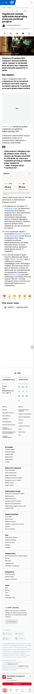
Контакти (20, 420)
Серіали (7, 547)
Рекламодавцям (6, 421)
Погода (7, 462)
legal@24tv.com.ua (23, 666)
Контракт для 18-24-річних (13, 501)
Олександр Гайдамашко (13, 25)
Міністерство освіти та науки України (16, 556)
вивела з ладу (15, 274)
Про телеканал (6, 415)
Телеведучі (5, 418)
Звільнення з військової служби (14, 493)
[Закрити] (30, 676)
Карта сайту (21, 432)
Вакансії (20, 423)
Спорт (7, 585)
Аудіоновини (9, 459)
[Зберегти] (29, 33)
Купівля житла (9, 576)
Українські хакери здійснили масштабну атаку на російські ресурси (23, 7)
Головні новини (10, 449)
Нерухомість (9, 572)
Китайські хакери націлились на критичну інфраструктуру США (14, 128)
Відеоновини (9, 457)
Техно (4, 7)
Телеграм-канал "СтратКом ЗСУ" (20, 29)
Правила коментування (24, 414)
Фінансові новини (10, 521)
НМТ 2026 (8, 561)
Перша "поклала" (17, 259)
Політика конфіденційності (7, 428)
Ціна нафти (8, 516)
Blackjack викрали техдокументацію (17, 235)
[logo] (12, 2)
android (7, 633)
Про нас (4, 406)
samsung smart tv (20, 638)
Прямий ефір (9, 454)
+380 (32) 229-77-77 (12, 664)
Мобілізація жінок (10, 498)
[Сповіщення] (32, 2)
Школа (7, 558)
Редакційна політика (8, 412)
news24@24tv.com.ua (8, 379)
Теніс (6, 592)
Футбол (7, 590)
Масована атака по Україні (13, 480)
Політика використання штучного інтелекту (8, 432)
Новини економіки (11, 514)
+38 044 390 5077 (23, 379)
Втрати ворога (9, 485)
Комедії (7, 545)
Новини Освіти (10, 553)
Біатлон (7, 595)
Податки (7, 526)
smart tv (7, 638)
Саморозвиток (9, 563)
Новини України (10, 452)
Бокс (6, 587)
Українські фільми (10, 540)
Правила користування (8, 424)
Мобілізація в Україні (12, 491)
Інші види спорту (10, 597)
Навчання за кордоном (12, 566)
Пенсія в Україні (10, 529)
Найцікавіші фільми (11, 537)
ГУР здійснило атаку (16, 207)
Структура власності (24, 426)
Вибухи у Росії (9, 482)
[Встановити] (17, 680)
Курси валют (9, 519)
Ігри (19, 435)
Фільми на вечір (10, 542)
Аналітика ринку (10, 574)
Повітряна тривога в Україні (13, 477)
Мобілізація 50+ (10, 496)
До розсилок (11, 621)
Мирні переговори (10, 475)
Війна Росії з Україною (13, 468)
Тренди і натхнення (11, 579)
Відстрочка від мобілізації (13, 503)
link (19, 386)
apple (20, 633)
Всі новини (9, 447)
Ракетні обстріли (10, 470)
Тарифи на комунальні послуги (14, 524)
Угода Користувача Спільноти (23, 410)
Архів (19, 429)
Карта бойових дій (10, 473)
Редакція (4, 409)
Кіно (6, 535)
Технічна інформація (24, 417)
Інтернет (9, 7)
